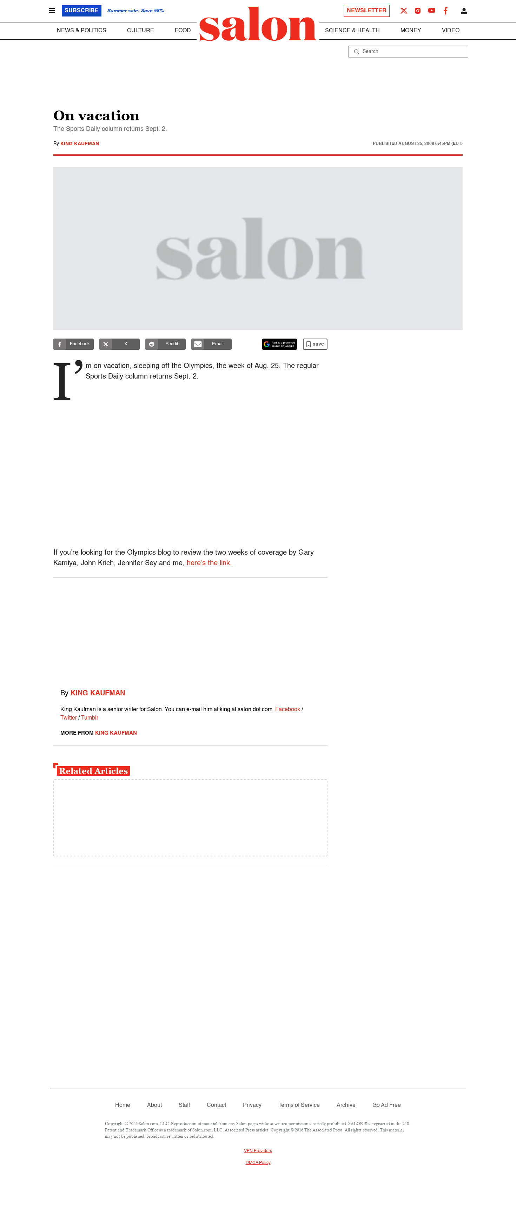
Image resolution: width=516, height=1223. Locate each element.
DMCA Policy (258, 1163)
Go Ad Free (386, 1105)
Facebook (287, 710)
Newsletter (366, 11)
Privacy (252, 1105)
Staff (184, 1105)
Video (450, 31)
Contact (216, 1105)
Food (183, 31)
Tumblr (89, 718)
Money (411, 31)
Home (122, 1105)
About (154, 1105)
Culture (140, 31)
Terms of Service (299, 1105)
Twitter (68, 718)
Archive (346, 1105)
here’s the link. (209, 563)
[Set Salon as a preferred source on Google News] (280, 344)
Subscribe (82, 11)
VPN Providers (258, 1151)
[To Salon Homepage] (258, 24)
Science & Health (352, 31)
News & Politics (81, 31)
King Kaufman (79, 143)
